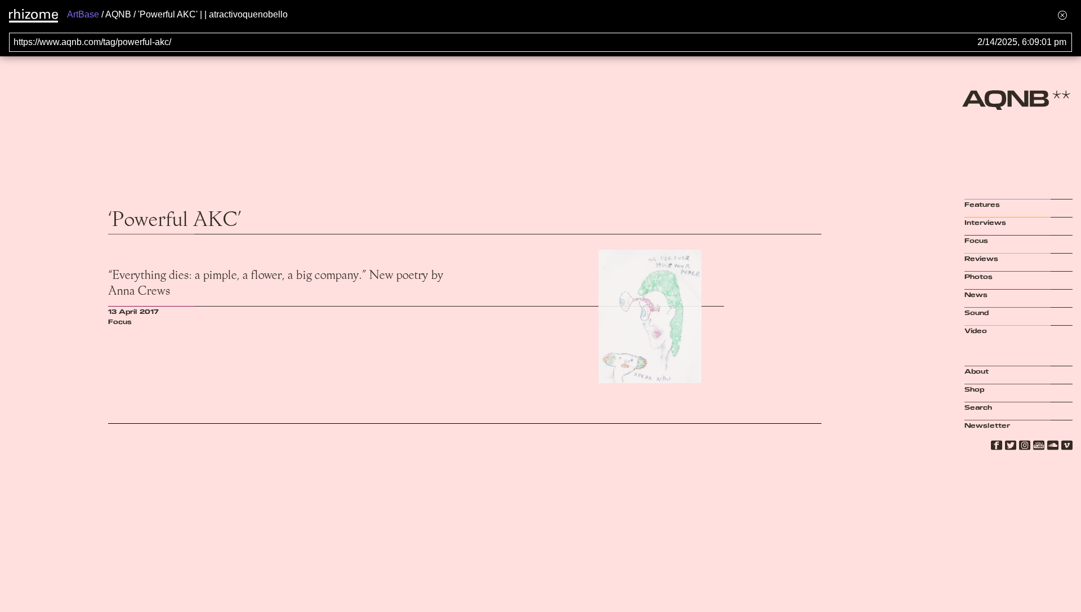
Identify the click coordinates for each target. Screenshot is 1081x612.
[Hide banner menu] (1062, 15)
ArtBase (83, 14)
